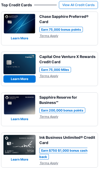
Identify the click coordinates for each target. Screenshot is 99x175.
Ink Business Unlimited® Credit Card (67, 140)
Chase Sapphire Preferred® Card (63, 19)
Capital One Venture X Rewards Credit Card (67, 59)
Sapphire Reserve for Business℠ (58, 100)
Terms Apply (48, 36)
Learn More (19, 38)
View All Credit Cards (78, 5)
